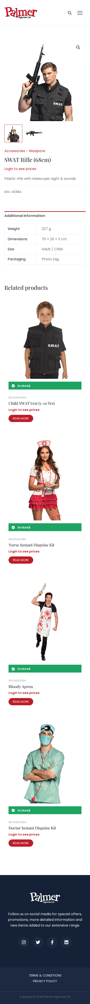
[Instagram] (23, 942)
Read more (21, 418)
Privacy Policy (45, 981)
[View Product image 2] (34, 133)
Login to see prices (20, 168)
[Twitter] (38, 942)
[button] (70, 13)
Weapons (37, 150)
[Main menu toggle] (80, 13)
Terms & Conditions (45, 975)
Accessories (14, 150)
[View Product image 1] (13, 133)
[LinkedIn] (66, 942)
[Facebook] (52, 942)
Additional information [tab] (24, 215)
